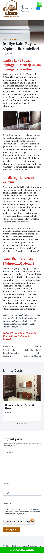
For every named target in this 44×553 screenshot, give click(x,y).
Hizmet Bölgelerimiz (11, 39)
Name (7, 483)
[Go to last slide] (6, 398)
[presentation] (22, 388)
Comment (9, 452)
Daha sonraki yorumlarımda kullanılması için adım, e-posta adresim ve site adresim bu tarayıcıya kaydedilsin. (22, 512)
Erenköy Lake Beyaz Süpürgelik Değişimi (11, 351)
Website (7, 504)
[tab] (17, 423)
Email (7, 493)
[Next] (38, 398)
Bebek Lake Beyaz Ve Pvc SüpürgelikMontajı (32, 351)
